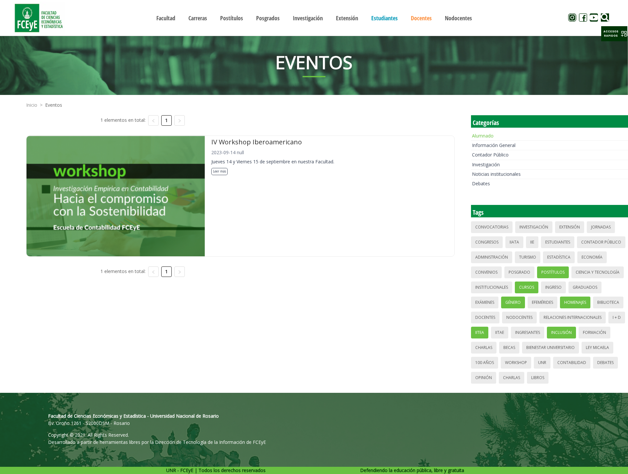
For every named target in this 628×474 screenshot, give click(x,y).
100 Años (484, 362)
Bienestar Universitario (550, 347)
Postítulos (553, 272)
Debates (481, 183)
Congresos (486, 242)
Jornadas (601, 227)
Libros (537, 377)
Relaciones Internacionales (573, 317)
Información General (493, 145)
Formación (594, 332)
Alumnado (483, 136)
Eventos (53, 105)
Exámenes (484, 302)
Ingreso (553, 287)
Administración (491, 257)
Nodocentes (519, 317)
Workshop (516, 362)
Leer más (219, 171)
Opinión (483, 377)
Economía (592, 257)
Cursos (526, 287)
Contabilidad (571, 362)
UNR (542, 362)
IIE (532, 242)
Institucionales (491, 287)
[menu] (314, 17)
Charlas (483, 347)
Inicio (31, 105)
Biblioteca (608, 302)
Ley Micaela (597, 347)
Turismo (527, 257)
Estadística (558, 257)
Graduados (585, 287)
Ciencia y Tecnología (597, 272)
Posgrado (519, 272)
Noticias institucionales (496, 174)
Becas (509, 347)
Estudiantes (557, 242)
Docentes (485, 317)
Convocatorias (491, 227)
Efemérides (542, 302)
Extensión (569, 227)
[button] (614, 33)
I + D (617, 317)
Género (513, 302)
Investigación (486, 164)
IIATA (514, 242)
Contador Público (490, 155)
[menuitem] (165, 18)
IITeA (479, 332)
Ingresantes (527, 332)
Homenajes (575, 302)
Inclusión (561, 332)
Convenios (486, 272)
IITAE (499, 332)
